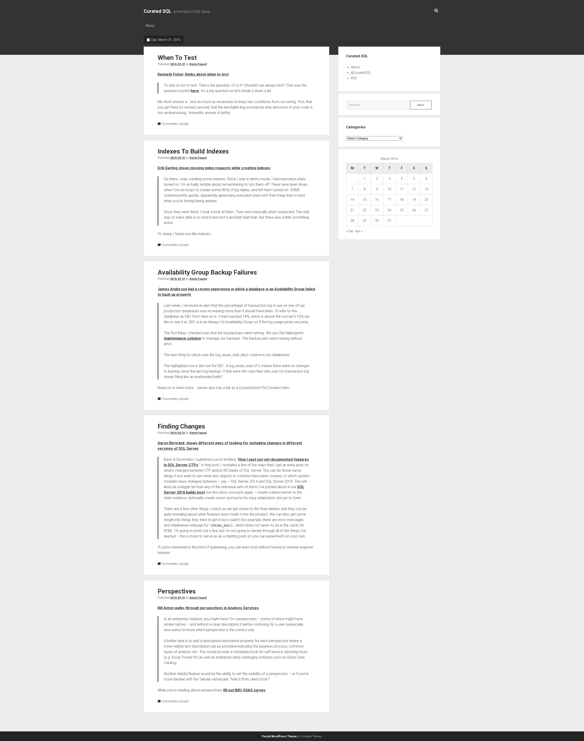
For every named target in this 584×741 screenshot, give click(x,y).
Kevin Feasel (198, 64)
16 (377, 199)
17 (389, 199)
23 (377, 210)
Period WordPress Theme (279, 736)
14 (352, 199)
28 (352, 220)
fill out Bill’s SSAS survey (244, 690)
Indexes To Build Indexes (193, 151)
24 (389, 210)
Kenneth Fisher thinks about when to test (193, 74)
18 (402, 199)
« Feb (349, 231)
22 (364, 210)
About (150, 25)
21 (352, 210)
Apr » (358, 231)
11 (402, 189)
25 (402, 210)
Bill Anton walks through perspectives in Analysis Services (208, 608)
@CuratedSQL (361, 72)
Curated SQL (157, 11)
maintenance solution (182, 338)
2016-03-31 (177, 64)
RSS (354, 78)
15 (364, 199)
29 (364, 220)
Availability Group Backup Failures (207, 272)
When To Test (177, 57)
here (195, 91)
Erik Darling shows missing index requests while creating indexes (214, 168)
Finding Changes (181, 426)
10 (389, 189)
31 (389, 220)
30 (377, 220)
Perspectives (177, 591)
